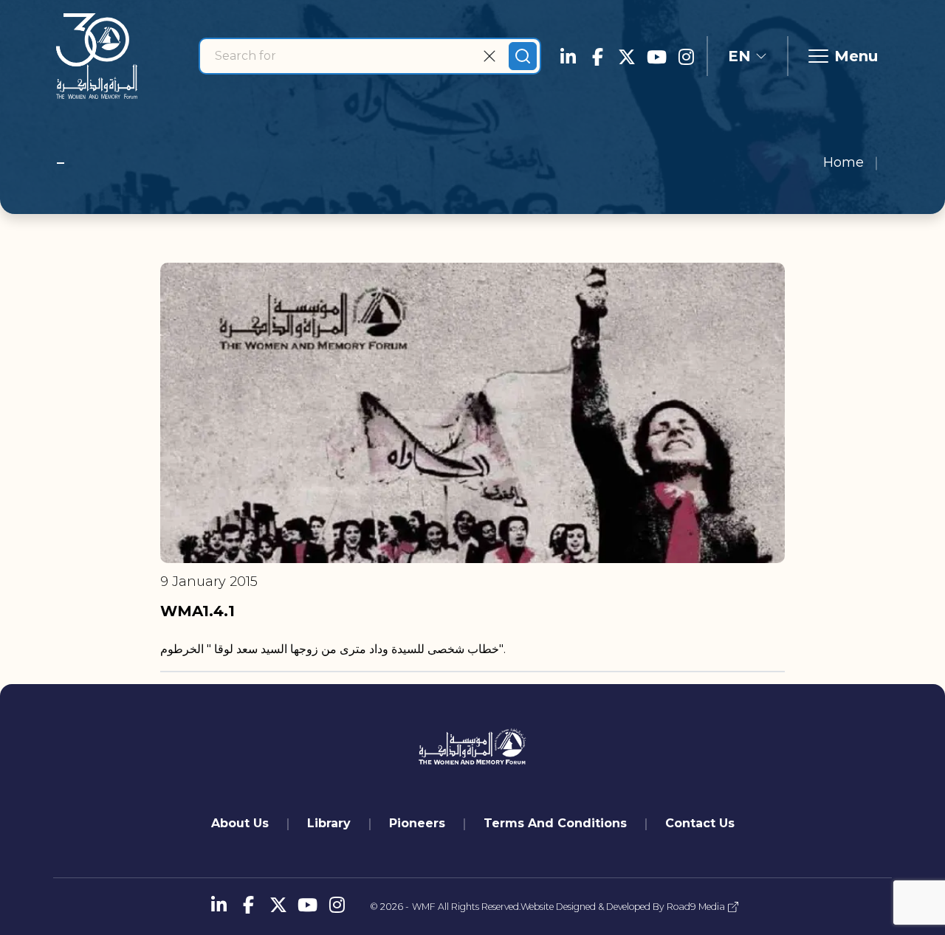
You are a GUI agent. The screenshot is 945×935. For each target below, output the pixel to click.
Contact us (700, 823)
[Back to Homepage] (96, 56)
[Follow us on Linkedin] (568, 56)
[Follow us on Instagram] (686, 56)
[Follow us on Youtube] (656, 56)
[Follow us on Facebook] (597, 56)
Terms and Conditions (555, 823)
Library (329, 823)
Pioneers (417, 823)
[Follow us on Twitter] (627, 56)
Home (843, 162)
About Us (240, 823)
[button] (747, 56)
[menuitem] (240, 823)
